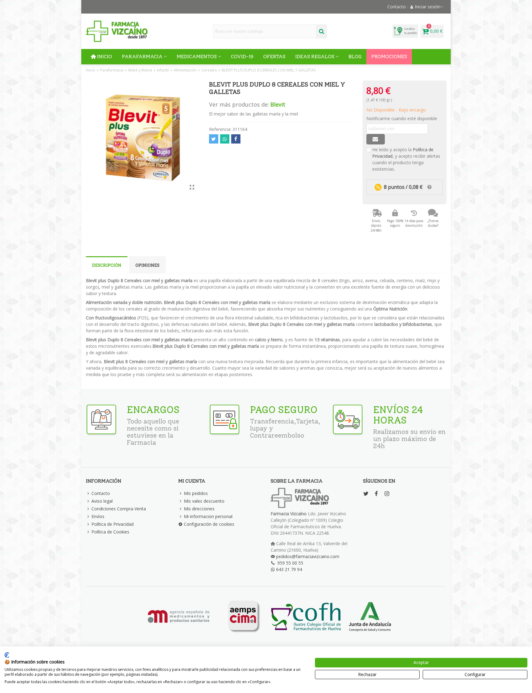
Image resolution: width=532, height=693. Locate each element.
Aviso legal (102, 501)
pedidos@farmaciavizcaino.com (307, 556)
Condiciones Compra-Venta (118, 509)
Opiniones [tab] (147, 265)
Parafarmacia (142, 56)
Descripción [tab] (106, 265)
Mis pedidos (196, 493)
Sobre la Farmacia (297, 481)
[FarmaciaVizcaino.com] (116, 31)
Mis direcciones (199, 509)
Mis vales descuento (204, 501)
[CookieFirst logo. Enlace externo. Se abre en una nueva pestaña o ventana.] (7, 655)
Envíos (97, 516)
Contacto (100, 493)
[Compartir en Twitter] (213, 139)
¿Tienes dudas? (433, 223)
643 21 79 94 (289, 569)
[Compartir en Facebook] (235, 139)
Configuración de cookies (209, 524)
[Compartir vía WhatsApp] (224, 139)
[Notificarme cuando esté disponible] (375, 139)
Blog (355, 56)
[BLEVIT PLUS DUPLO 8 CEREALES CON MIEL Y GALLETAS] (192, 187)
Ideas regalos (314, 56)
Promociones (389, 56)
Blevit (277, 104)
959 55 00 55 (290, 563)
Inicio (104, 56)
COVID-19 (242, 56)
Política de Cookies (110, 532)
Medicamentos (197, 56)
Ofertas (274, 56)
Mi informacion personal (208, 516)
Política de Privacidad (112, 524)
